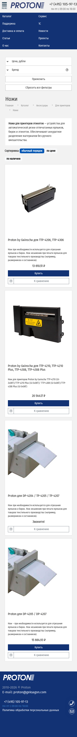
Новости (43, 31)
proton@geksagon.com (29, 692)
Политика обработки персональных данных (30, 710)
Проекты (43, 38)
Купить (38, 273)
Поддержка (8, 23)
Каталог (6, 16)
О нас (5, 45)
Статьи (6, 38)
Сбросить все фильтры (38, 87)
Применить (38, 79)
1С (39, 23)
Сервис (42, 16)
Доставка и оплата (13, 31)
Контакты (44, 45)
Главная (9, 105)
